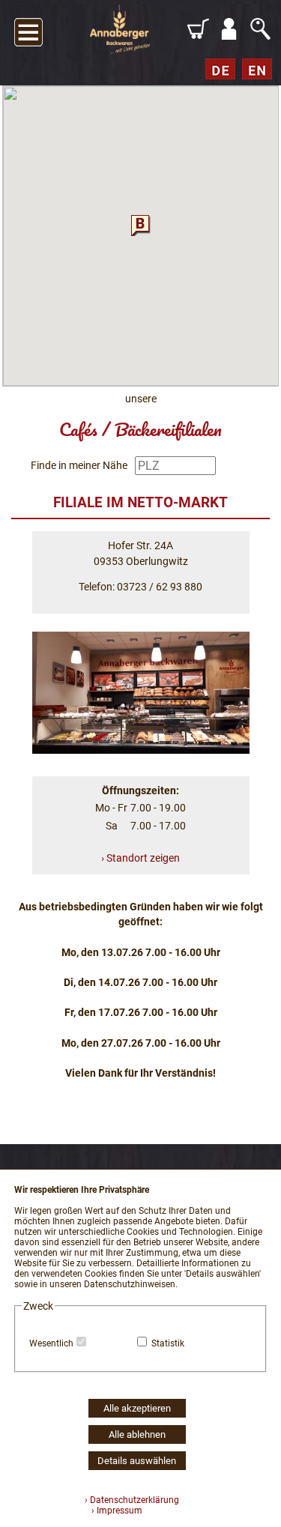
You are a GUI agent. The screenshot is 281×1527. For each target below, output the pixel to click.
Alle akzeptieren (137, 1408)
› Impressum (113, 1510)
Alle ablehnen (137, 1434)
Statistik (167, 1343)
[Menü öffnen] (28, 29)
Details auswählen (136, 1460)
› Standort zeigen (140, 858)
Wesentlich (51, 1343)
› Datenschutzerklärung (132, 1500)
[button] (141, 224)
